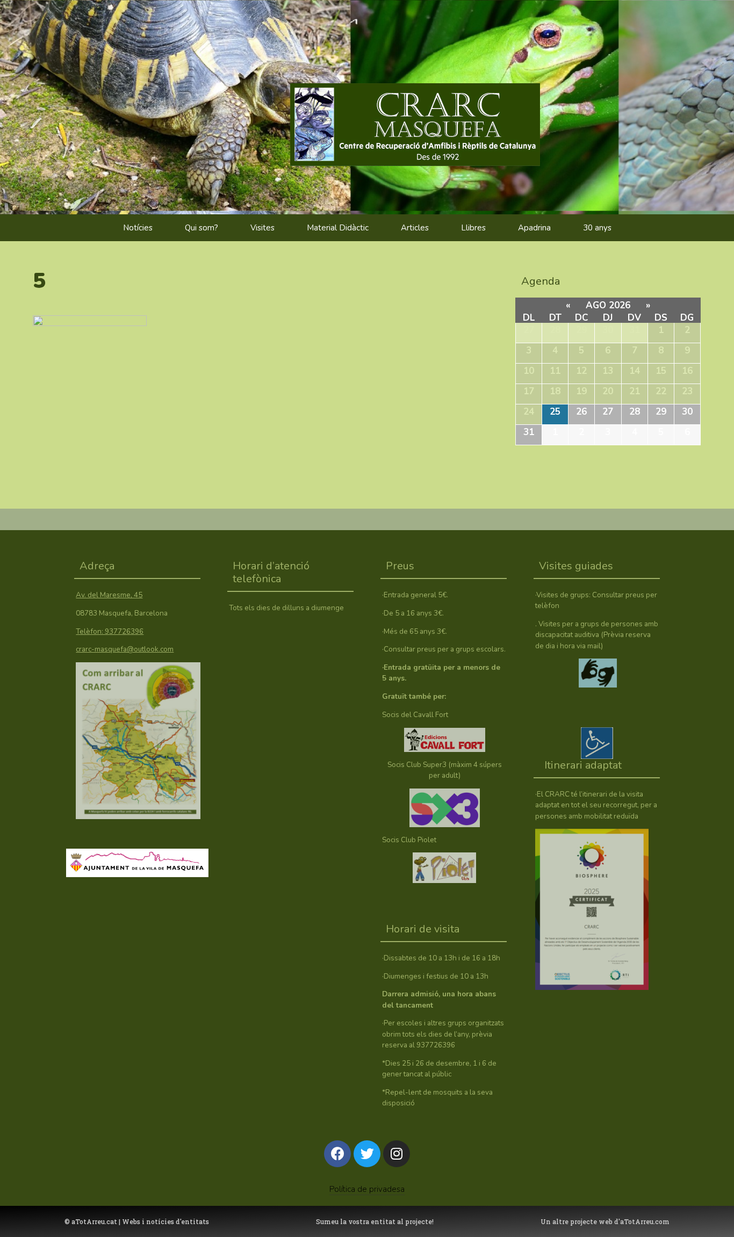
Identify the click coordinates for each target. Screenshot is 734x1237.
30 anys (597, 227)
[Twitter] (367, 1153)
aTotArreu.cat (94, 1221)
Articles (415, 227)
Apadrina (534, 227)
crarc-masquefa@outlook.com (125, 649)
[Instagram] (396, 1153)
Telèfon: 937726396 (109, 631)
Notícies (138, 227)
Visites (262, 227)
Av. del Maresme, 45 (109, 595)
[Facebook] (337, 1153)
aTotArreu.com (645, 1221)
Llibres (473, 227)
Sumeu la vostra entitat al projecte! (375, 1221)
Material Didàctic (338, 227)
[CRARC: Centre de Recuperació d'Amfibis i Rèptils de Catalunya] (435, 102)
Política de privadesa (367, 1189)
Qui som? (201, 227)
